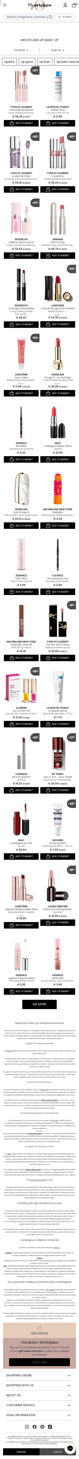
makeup (56, 1247)
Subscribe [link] (39, 1362)
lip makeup (51, 1290)
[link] (65, 5)
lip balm (55, 1120)
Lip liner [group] (45, 62)
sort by (56, 50)
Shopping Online (19, 1375)
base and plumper (38, 1180)
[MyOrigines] (39, 5)
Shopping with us (20, 1385)
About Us (13, 1395)
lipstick (9, 1051)
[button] (70, 1448)
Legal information (20, 1415)
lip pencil (44, 1090)
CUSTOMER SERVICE (20, 1405)
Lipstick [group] (9, 62)
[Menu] (5, 6)
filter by (19, 50)
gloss (9, 1154)
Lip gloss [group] (27, 62)
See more (39, 1004)
